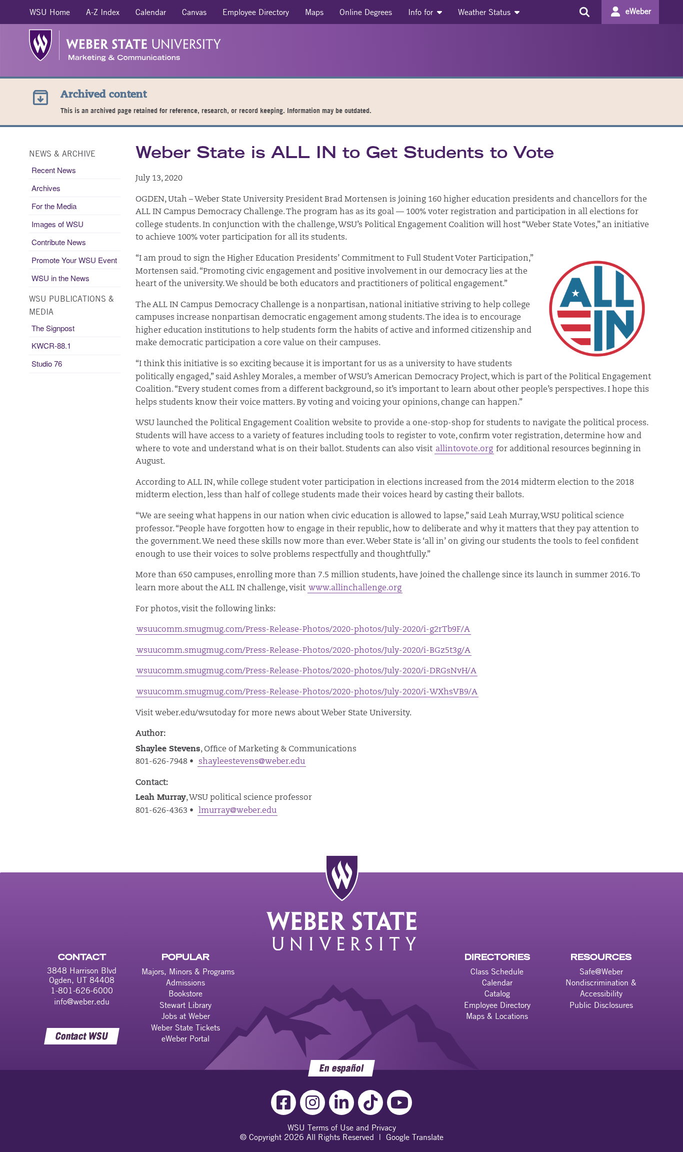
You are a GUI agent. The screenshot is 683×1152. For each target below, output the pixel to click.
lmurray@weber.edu (237, 811)
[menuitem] (50, 12)
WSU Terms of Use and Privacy (342, 1127)
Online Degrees (366, 12)
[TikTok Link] (370, 1102)
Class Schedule (497, 971)
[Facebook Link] (283, 1102)
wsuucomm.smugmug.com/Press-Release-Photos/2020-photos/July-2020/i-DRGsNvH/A (306, 671)
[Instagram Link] (312, 1102)
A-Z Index (103, 12)
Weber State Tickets (185, 1027)
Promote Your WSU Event (74, 260)
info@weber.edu (82, 1001)
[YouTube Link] (399, 1102)
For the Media (54, 206)
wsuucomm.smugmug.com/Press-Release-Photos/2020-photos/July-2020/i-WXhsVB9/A (307, 692)
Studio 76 (47, 363)
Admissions (185, 982)
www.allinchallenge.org (355, 588)
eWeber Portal (186, 1038)
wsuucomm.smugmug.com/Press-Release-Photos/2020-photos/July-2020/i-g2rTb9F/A (303, 630)
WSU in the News (61, 278)
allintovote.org (464, 449)
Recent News (54, 170)
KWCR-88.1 (51, 345)
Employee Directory (255, 12)
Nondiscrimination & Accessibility (601, 987)
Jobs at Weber (186, 1016)
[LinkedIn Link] (341, 1102)
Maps (314, 12)
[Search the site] (584, 12)
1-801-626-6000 (81, 990)
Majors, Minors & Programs (188, 971)
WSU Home (50, 12)
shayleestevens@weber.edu (251, 762)
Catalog (497, 993)
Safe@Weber (601, 971)
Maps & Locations (497, 1016)
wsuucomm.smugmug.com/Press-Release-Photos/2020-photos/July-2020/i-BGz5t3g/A (303, 651)
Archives (46, 188)
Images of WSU (58, 224)
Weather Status (485, 12)
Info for (422, 12)
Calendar (151, 12)
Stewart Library (186, 1005)
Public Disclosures (601, 1005)
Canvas (194, 12)
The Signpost (53, 328)
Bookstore (185, 993)
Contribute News (59, 242)
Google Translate (415, 1137)
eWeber (638, 11)
